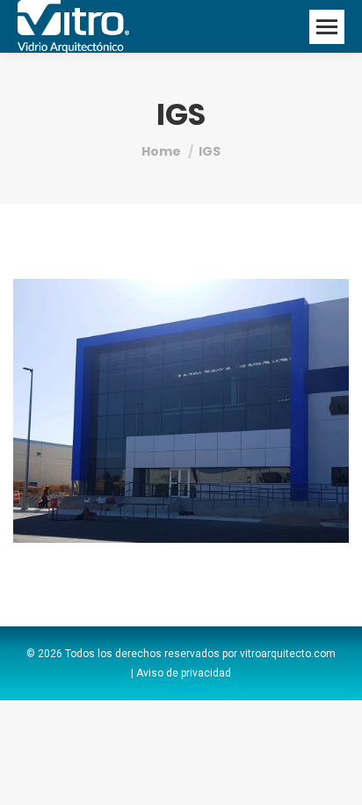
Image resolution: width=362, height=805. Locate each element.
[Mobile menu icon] (326, 27)
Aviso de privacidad (183, 673)
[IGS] (181, 410)
